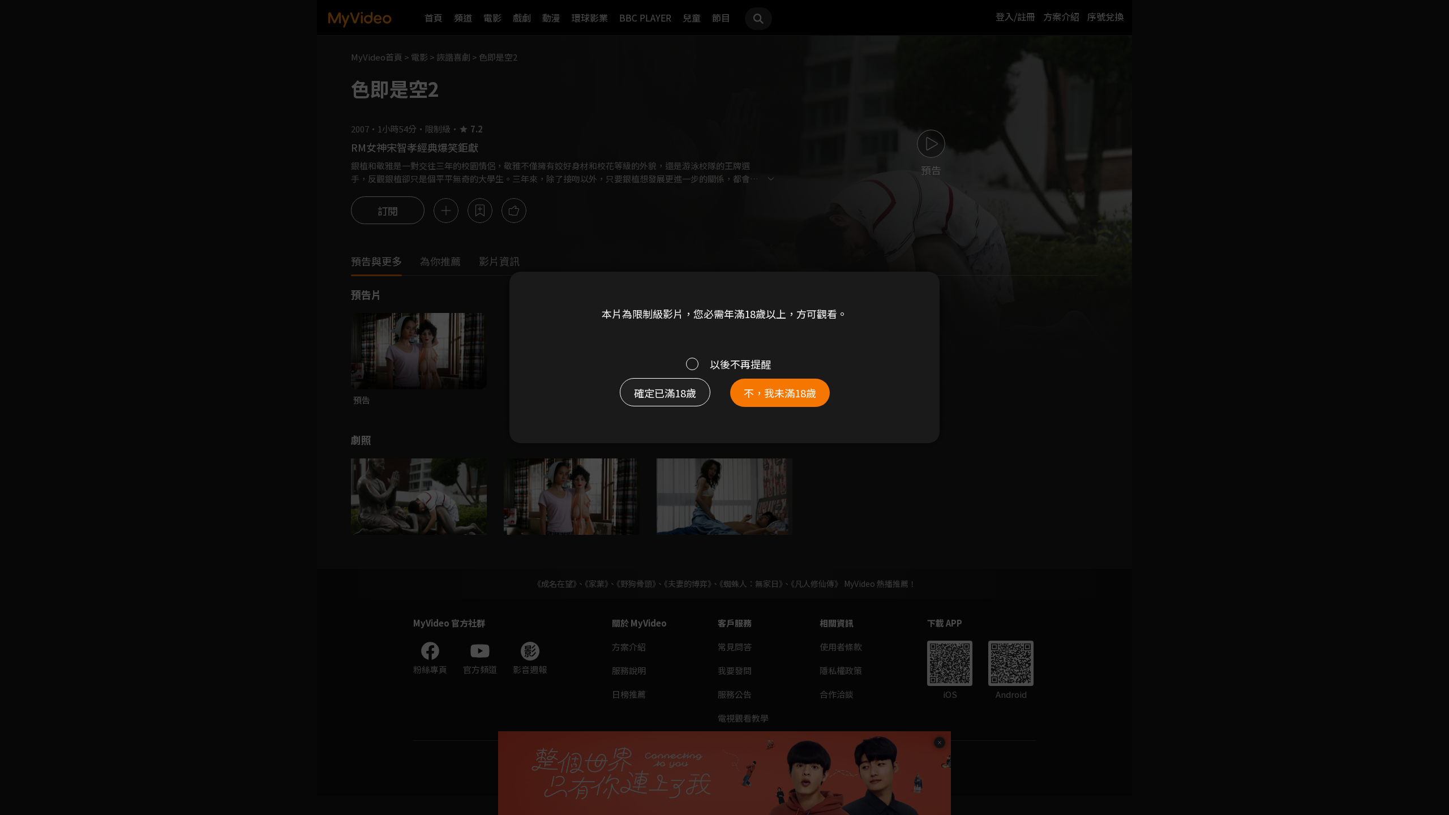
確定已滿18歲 (665, 392)
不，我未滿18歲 (780, 392)
